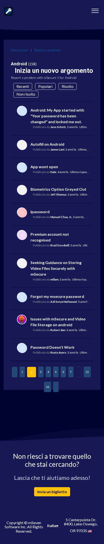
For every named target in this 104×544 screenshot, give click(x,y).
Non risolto (25, 94)
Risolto (68, 86)
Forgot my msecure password (57, 296)
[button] (94, 9)
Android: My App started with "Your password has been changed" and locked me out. (57, 116)
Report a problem (47, 50)
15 (87, 372)
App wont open (44, 166)
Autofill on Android (47, 144)
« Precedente (14, 372)
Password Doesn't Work (52, 347)
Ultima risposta (89, 127)
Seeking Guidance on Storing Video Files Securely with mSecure (56, 268)
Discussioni (19, 50)
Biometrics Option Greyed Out (58, 189)
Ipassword (40, 211)
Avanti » (56, 387)
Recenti (22, 86)
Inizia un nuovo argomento (54, 71)
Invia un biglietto (52, 491)
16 (47, 387)
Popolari (45, 86)
